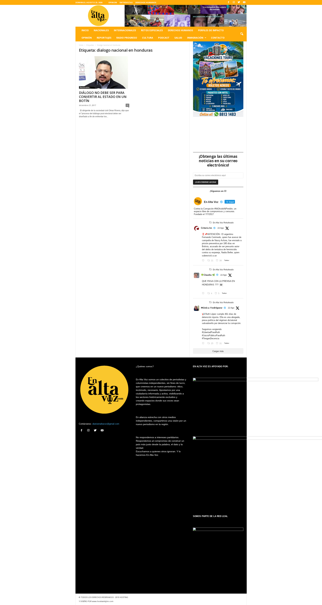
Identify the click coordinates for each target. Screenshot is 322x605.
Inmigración (195, 37)
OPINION (112, 2)
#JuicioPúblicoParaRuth (213, 335)
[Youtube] (244, 2)
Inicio (85, 30)
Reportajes (104, 37)
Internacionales (125, 30)
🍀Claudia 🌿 (208, 275)
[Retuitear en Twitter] (210, 222)
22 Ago (221, 228)
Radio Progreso (126, 37)
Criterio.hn (206, 228)
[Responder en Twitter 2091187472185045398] (204, 261)
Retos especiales (152, 30)
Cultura (147, 37)
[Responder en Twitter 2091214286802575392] (204, 343)
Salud (178, 37)
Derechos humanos (180, 30)
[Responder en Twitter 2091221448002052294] (204, 293)
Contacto (218, 37)
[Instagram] (234, 2)
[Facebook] (229, 2)
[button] (241, 34)
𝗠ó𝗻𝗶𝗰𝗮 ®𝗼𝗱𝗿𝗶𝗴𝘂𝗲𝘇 (211, 308)
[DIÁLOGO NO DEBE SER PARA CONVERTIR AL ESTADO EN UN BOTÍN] (104, 72)
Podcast (163, 37)
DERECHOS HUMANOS (145, 2)
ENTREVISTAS (126, 2)
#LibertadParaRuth (211, 332)
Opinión (87, 37)
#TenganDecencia (210, 338)
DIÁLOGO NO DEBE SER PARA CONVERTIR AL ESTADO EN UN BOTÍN (102, 97)
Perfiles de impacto (211, 30)
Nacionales (101, 30)
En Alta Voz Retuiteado (223, 223)
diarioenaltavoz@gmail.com (105, 424)
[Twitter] (239, 2)
